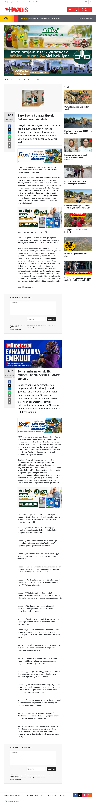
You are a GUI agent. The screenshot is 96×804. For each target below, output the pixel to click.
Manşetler (11, 2)
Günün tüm (85, 19)
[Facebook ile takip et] (75, 795)
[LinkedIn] (9, 132)
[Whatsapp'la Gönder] (9, 136)
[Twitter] (9, 129)
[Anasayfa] (5, 2)
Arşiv (28, 2)
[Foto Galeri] (91, 2)
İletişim (43, 795)
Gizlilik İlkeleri (52, 795)
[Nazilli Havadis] (16, 9)
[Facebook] (9, 126)
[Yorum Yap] (9, 146)
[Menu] (70, 9)
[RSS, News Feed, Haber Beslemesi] (89, 795)
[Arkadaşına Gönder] (9, 139)
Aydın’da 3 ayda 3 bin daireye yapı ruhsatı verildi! (44, 19)
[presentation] (11, 19)
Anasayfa (10, 80)
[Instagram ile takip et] (84, 795)
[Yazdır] (9, 143)
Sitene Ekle (35, 2)
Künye (37, 795)
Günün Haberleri (20, 2)
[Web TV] (86, 2)
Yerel (16, 80)
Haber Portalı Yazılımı (14, 801)
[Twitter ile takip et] (80, 795)
